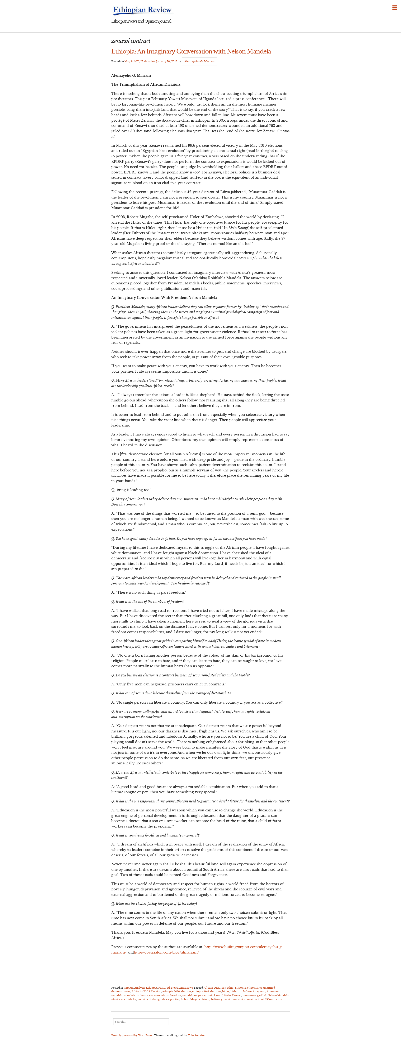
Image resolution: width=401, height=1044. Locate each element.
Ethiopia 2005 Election (146, 991)
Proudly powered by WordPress (131, 1035)
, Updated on (150, 61)
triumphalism (211, 999)
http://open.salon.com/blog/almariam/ (166, 952)
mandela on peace (194, 995)
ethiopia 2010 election (176, 991)
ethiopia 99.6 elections (206, 991)
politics (174, 999)
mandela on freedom (167, 995)
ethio (230, 987)
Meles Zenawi (232, 995)
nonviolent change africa (153, 999)
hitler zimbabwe (241, 991)
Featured (164, 987)
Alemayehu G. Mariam (199, 61)
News (174, 987)
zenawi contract (254, 999)
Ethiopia (151, 987)
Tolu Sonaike (196, 1035)
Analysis (139, 987)
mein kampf (214, 995)
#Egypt (128, 987)
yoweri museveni (232, 999)
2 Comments (273, 999)
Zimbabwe (186, 987)
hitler (225, 991)
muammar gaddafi (254, 995)
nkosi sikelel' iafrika (123, 999)
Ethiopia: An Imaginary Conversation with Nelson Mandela (191, 51)
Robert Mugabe (191, 999)
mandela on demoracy (138, 995)
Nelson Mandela (278, 995)
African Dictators (215, 987)
